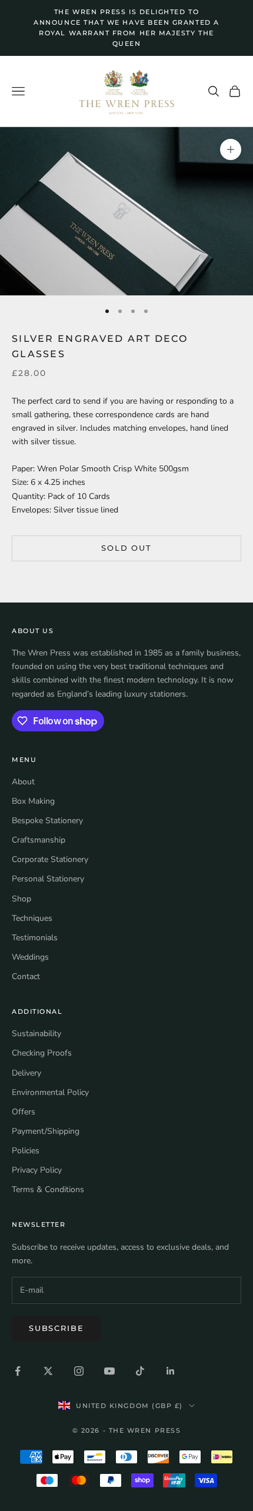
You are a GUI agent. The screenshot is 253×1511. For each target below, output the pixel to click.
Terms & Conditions (48, 1189)
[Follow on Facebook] (18, 1371)
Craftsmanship (38, 840)
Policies (25, 1150)
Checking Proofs (42, 1053)
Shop (21, 898)
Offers (23, 1111)
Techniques (32, 918)
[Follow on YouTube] (109, 1371)
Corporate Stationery (50, 859)
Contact (26, 976)
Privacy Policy (37, 1170)
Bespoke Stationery (47, 820)
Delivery (26, 1073)
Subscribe (56, 1328)
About (23, 781)
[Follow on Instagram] (79, 1371)
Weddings (30, 957)
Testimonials (35, 937)
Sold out (126, 548)
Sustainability (36, 1033)
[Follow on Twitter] (48, 1371)
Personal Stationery (48, 878)
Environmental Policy (50, 1092)
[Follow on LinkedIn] (171, 1371)
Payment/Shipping (45, 1131)
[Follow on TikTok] (140, 1371)
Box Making (33, 801)
